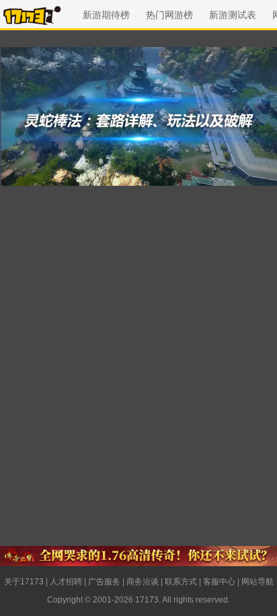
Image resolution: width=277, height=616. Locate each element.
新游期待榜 (106, 14)
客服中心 (219, 581)
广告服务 (104, 581)
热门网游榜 (169, 14)
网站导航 (257, 581)
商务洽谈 (142, 581)
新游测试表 (232, 14)
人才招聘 (66, 581)
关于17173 (24, 581)
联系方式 (181, 581)
